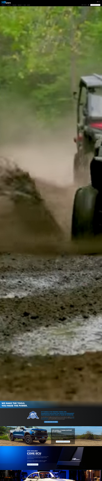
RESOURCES (19, 5)
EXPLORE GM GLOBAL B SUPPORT (63, 441)
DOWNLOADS (14, 5)
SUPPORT (28, 5)
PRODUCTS (3, 5)
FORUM (25, 5)
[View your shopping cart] (88, 5)
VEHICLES (8, 5)
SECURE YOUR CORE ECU (32, 464)
